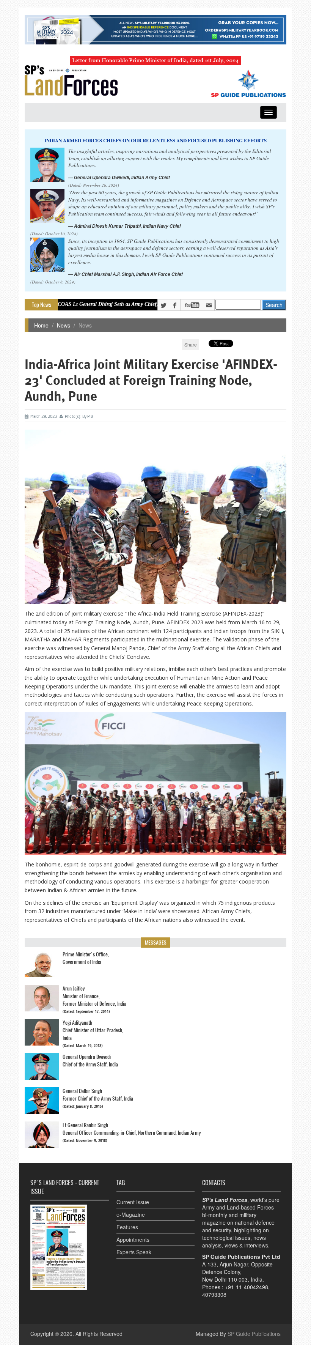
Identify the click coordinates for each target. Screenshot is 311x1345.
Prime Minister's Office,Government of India (86, 958)
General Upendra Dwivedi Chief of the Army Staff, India (90, 1060)
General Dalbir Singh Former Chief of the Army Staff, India (98, 1094)
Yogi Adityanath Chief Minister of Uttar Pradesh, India (93, 1030)
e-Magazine (130, 1214)
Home (41, 325)
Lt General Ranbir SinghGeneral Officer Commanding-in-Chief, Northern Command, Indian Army (132, 1128)
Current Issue (132, 1202)
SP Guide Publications (254, 1333)
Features (127, 1227)
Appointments (132, 1239)
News (63, 325)
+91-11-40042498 (246, 1287)
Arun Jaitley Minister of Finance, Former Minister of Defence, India (94, 996)
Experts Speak (133, 1252)
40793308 (214, 1294)
